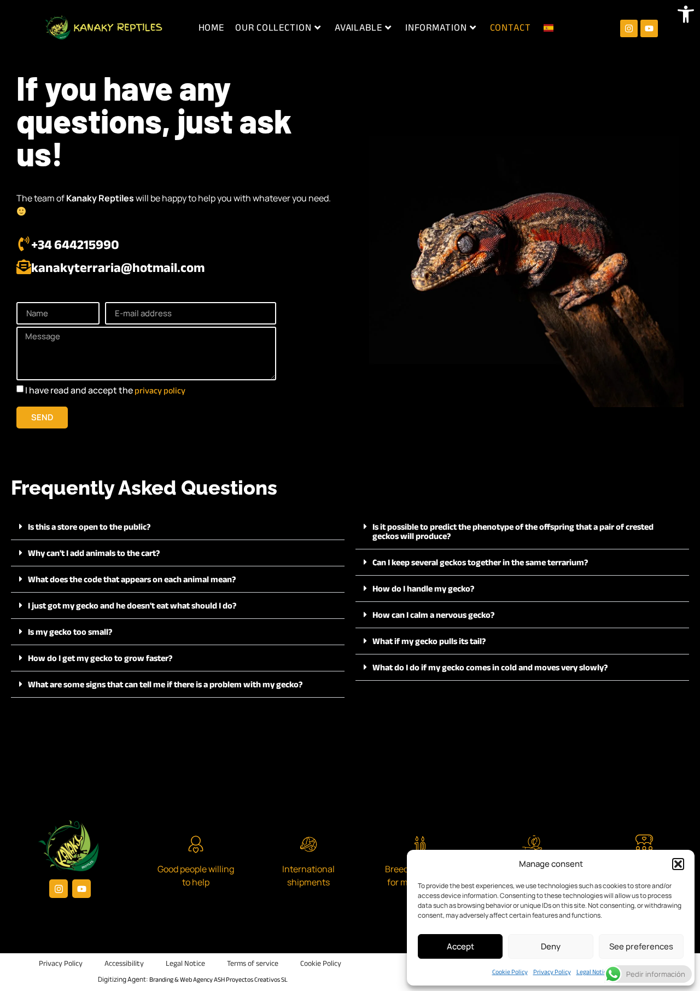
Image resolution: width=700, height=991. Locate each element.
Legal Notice (593, 972)
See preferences (641, 946)
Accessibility (124, 963)
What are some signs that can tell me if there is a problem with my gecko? (165, 684)
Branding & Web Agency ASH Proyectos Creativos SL (218, 979)
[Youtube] (649, 28)
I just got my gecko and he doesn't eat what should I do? (132, 606)
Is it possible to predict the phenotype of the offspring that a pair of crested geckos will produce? (513, 531)
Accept (460, 946)
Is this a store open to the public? (89, 527)
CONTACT (510, 28)
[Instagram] (629, 28)
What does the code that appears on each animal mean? (132, 579)
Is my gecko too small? (70, 632)
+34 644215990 (75, 245)
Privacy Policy (552, 972)
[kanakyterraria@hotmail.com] (23, 266)
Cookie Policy (510, 972)
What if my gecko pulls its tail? (429, 641)
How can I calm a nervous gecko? (433, 615)
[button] (686, 14)
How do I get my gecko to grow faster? (100, 658)
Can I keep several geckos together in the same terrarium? (480, 562)
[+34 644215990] (23, 243)
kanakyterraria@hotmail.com (118, 268)
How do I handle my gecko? (423, 589)
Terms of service (252, 963)
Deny (551, 946)
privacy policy (160, 391)
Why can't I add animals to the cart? (94, 553)
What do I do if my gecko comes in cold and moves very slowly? (490, 667)
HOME (212, 28)
